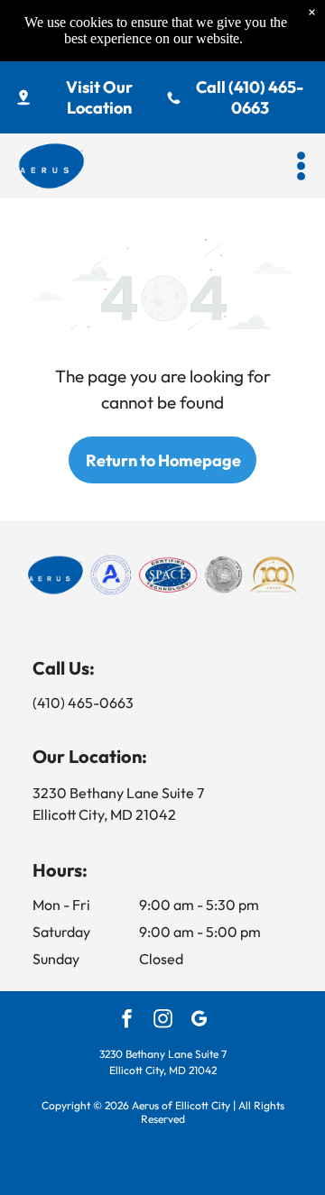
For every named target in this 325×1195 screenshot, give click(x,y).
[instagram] (163, 1021)
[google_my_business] (199, 1021)
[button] (301, 166)
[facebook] (127, 1021)
